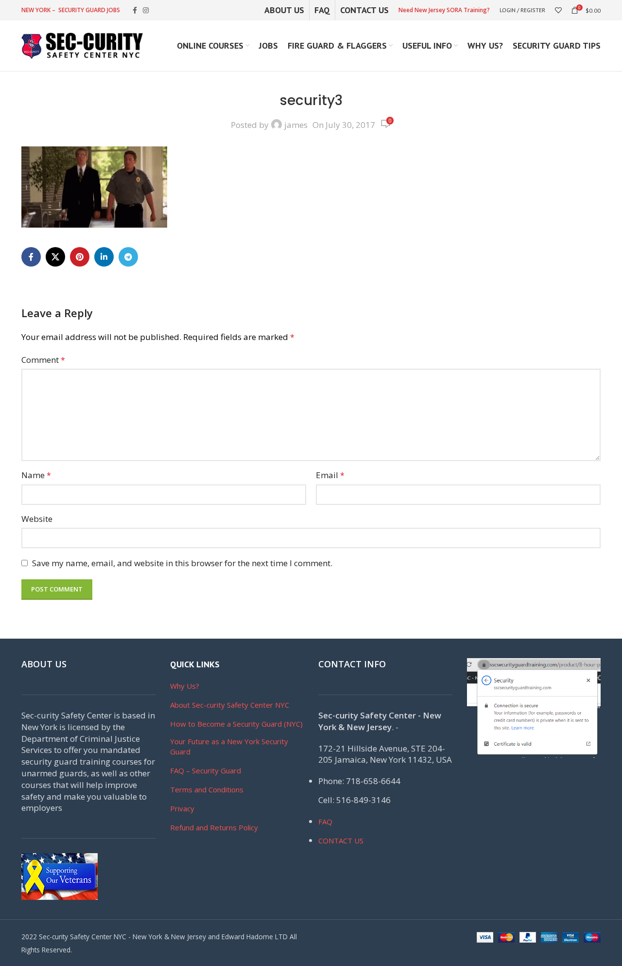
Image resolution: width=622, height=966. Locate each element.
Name (36, 475)
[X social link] (55, 257)
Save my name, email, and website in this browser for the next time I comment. (182, 563)
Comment (43, 359)
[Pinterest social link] (79, 257)
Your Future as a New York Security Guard (229, 746)
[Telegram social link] (128, 257)
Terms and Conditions (206, 789)
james (296, 124)
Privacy (182, 808)
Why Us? (184, 686)
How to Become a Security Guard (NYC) (236, 724)
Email (330, 475)
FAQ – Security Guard (205, 770)
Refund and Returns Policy (214, 827)
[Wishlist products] (558, 10)
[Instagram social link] (146, 10)
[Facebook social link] (135, 10)
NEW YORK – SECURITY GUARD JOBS (70, 10)
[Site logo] (82, 45)
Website (36, 518)
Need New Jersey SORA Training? (444, 10)
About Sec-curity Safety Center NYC (229, 705)
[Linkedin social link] (104, 257)
